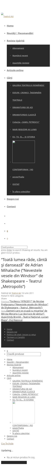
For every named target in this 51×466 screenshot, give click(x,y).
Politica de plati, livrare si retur (21, 334)
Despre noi (13, 199)
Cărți (9, 77)
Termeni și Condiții (16, 337)
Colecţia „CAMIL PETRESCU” (26, 122)
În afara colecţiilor (21, 191)
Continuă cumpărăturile (14, 462)
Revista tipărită (15, 40)
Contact (11, 206)
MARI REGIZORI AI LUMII (24, 129)
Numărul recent (20, 55)
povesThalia (18, 177)
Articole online (15, 70)
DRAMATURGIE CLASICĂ (24, 114)
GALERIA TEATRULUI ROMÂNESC (28, 85)
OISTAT (15, 184)
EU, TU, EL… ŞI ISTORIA (23, 136)
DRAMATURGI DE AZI (22, 107)
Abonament (18, 48)
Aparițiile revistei (20, 63)
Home (10, 25)
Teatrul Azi (16, 293)
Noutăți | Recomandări (20, 33)
